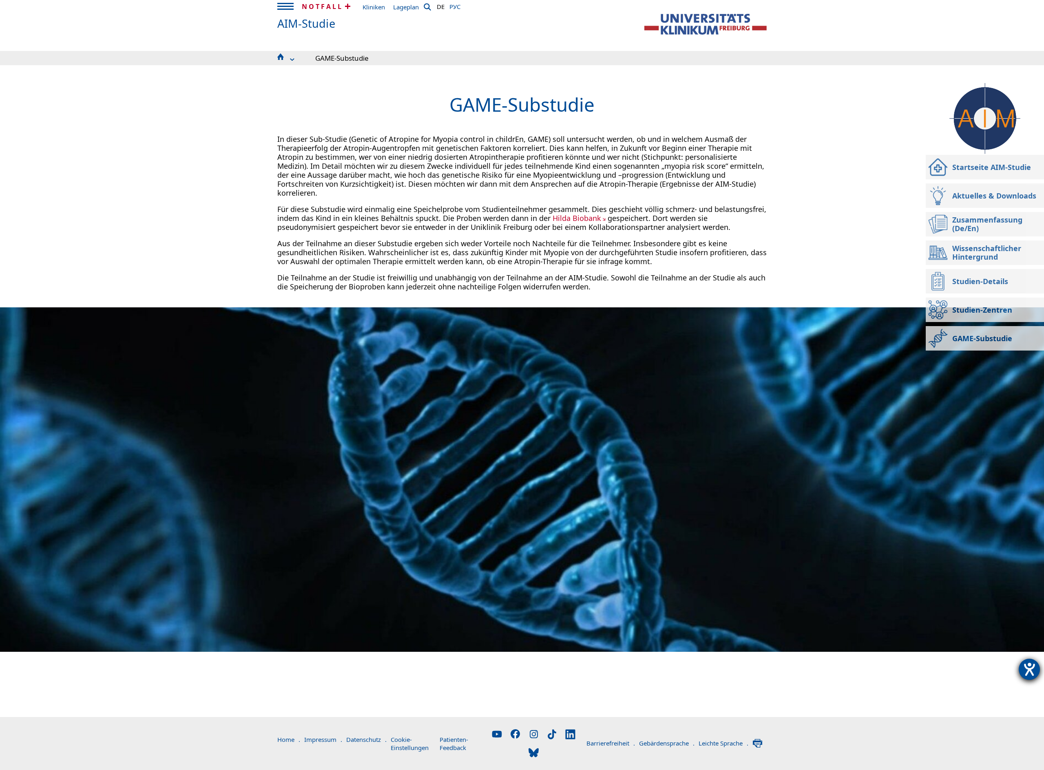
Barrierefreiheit (610, 743)
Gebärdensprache (667, 743)
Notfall (322, 6)
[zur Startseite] (705, 24)
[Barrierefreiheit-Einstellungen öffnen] (1029, 669)
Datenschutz (366, 739)
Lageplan (406, 7)
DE (441, 5)
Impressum (323, 739)
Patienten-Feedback (454, 743)
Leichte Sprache (723, 743)
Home (288, 739)
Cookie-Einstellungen (410, 743)
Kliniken (374, 7)
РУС (454, 5)
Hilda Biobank (577, 218)
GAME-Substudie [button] (342, 58)
